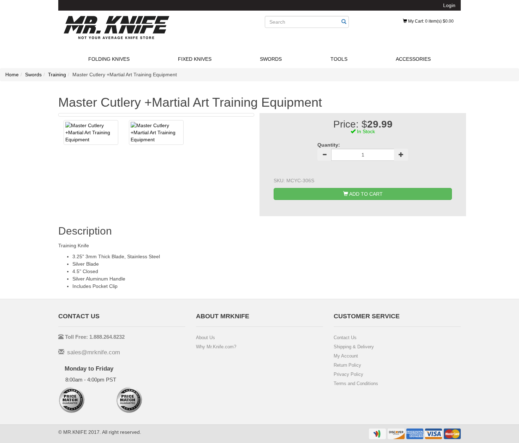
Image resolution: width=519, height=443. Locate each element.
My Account (346, 356)
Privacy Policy (348, 374)
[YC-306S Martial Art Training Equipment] (91, 132)
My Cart (430, 21)
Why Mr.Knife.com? (216, 346)
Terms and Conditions (356, 383)
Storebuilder (116, 27)
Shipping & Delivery (354, 346)
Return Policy (347, 365)
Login (449, 5)
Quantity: (328, 145)
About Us (205, 337)
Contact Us (345, 337)
